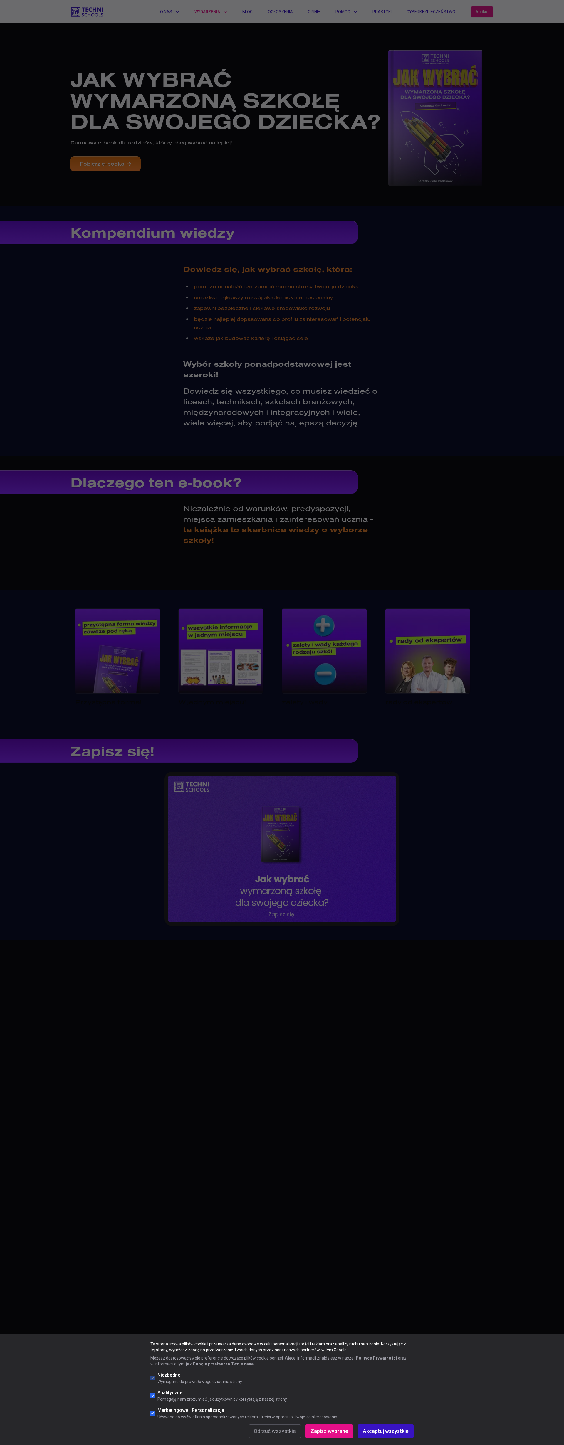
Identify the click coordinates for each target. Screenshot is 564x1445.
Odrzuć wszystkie (275, 1431)
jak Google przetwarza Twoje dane (220, 1364)
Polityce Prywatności (376, 1358)
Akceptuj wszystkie (386, 1431)
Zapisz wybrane (329, 1431)
